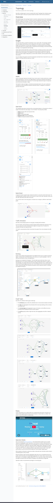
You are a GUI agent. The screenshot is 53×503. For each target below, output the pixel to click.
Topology (29, 5)
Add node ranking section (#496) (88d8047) (37, 486)
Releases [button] (37, 1)
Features (24, 5)
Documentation (19, 5)
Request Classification (28, 441)
